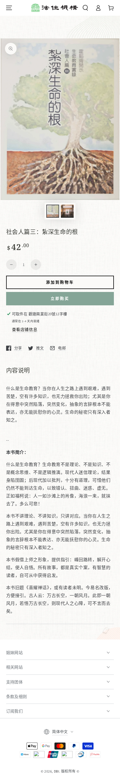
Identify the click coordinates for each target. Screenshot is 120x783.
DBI (56, 771)
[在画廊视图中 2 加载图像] (67, 211)
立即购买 (60, 298)
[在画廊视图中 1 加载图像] (52, 211)
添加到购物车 (60, 282)
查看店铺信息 (25, 329)
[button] (85, 8)
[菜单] (9, 8)
